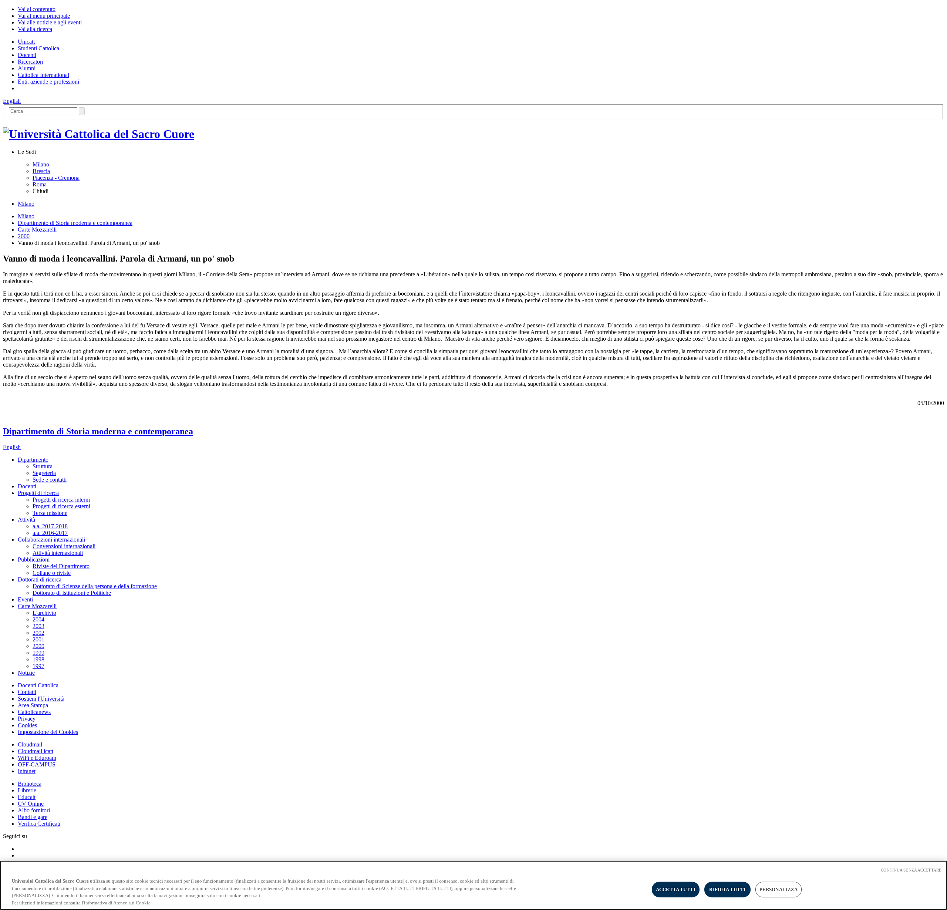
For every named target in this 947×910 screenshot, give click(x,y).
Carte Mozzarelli (37, 229)
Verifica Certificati (39, 823)
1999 (38, 653)
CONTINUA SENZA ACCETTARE (911, 870)
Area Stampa (33, 705)
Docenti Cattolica (38, 685)
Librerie (27, 790)
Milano (41, 164)
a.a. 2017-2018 (50, 526)
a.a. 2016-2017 (50, 533)
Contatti (27, 692)
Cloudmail (30, 744)
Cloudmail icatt (35, 751)
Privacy (27, 718)
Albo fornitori (34, 810)
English (12, 101)
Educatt (27, 797)
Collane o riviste (52, 573)
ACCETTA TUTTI (675, 889)
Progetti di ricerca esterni (61, 506)
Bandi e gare (32, 817)
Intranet (27, 771)
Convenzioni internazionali (64, 546)
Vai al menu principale (44, 16)
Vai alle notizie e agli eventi (50, 22)
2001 (38, 639)
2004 (38, 619)
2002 (38, 633)
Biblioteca (29, 784)
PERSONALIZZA (778, 889)
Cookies (27, 725)
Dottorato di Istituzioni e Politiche (72, 593)
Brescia (41, 171)
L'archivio (44, 613)
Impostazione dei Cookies (48, 732)
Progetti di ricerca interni (61, 499)
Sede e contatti (50, 479)
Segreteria (44, 473)
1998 (38, 659)
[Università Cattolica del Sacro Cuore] (98, 134)
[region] (473, 885)
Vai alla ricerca (35, 29)
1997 (38, 666)
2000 (24, 236)
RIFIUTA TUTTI (727, 889)
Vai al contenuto (36, 9)
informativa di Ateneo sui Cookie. (118, 902)
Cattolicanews (34, 712)
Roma (40, 184)
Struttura (43, 466)
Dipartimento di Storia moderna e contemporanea (75, 223)
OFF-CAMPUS (36, 764)
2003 (38, 626)
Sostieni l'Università (41, 698)
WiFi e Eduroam (37, 758)
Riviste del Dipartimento (61, 566)
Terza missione (50, 513)
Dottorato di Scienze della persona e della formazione (95, 586)
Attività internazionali (58, 553)
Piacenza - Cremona (56, 178)
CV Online (31, 804)
